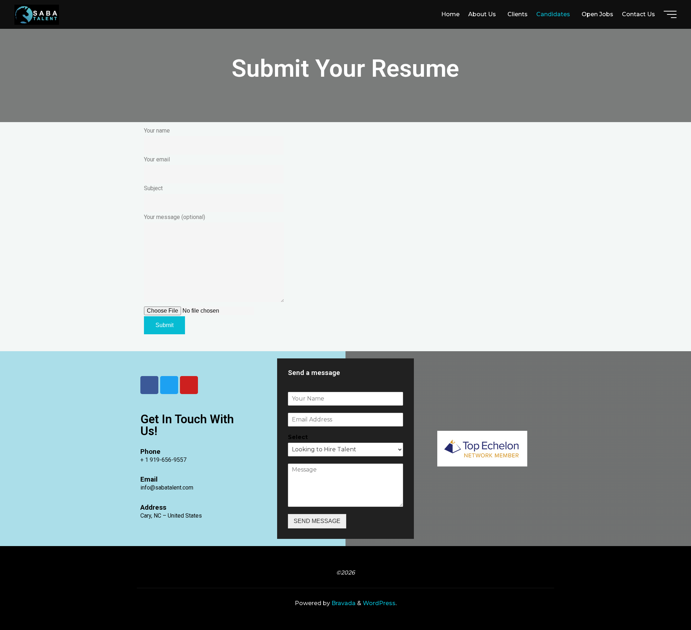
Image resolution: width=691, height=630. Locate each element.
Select (298, 437)
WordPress (379, 603)
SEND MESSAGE (317, 521)
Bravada (343, 603)
